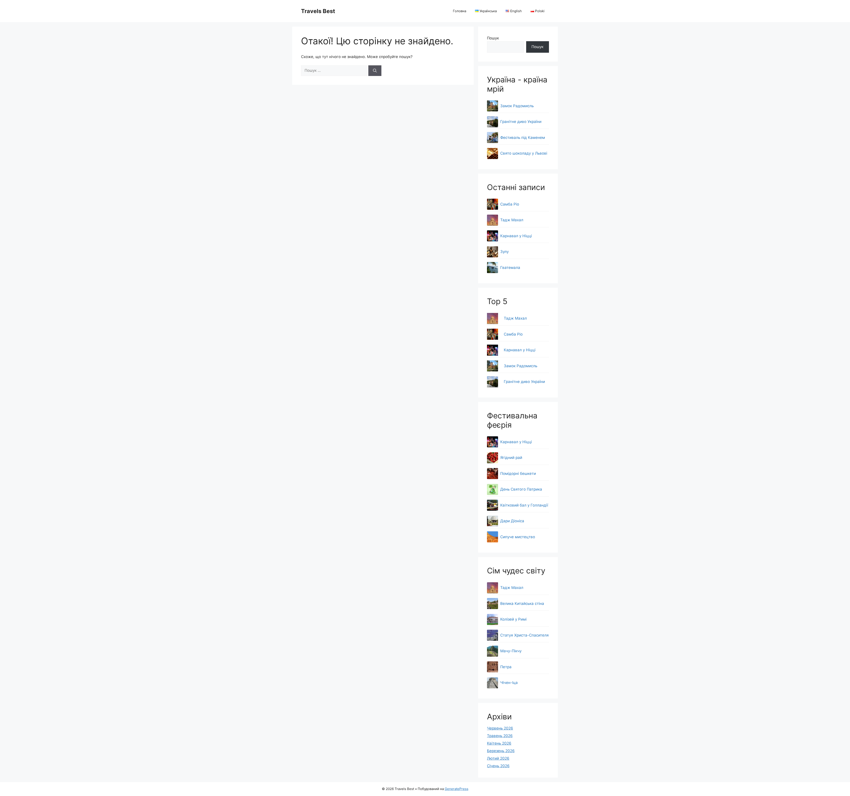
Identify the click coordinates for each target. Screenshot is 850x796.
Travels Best (318, 11)
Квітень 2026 (499, 743)
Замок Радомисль (520, 366)
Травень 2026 (500, 736)
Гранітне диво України (524, 381)
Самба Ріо (513, 334)
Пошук (493, 38)
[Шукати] (374, 70)
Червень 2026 (500, 728)
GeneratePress (456, 789)
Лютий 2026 (498, 758)
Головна (459, 11)
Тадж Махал (515, 318)
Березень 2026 (501, 751)
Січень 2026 (498, 766)
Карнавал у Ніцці (519, 350)
